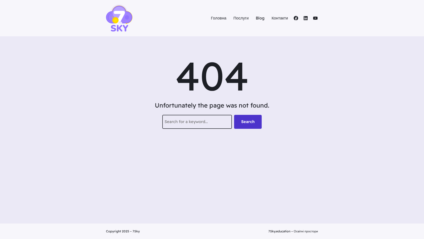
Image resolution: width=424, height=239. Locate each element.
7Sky (136, 231)
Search (248, 121)
